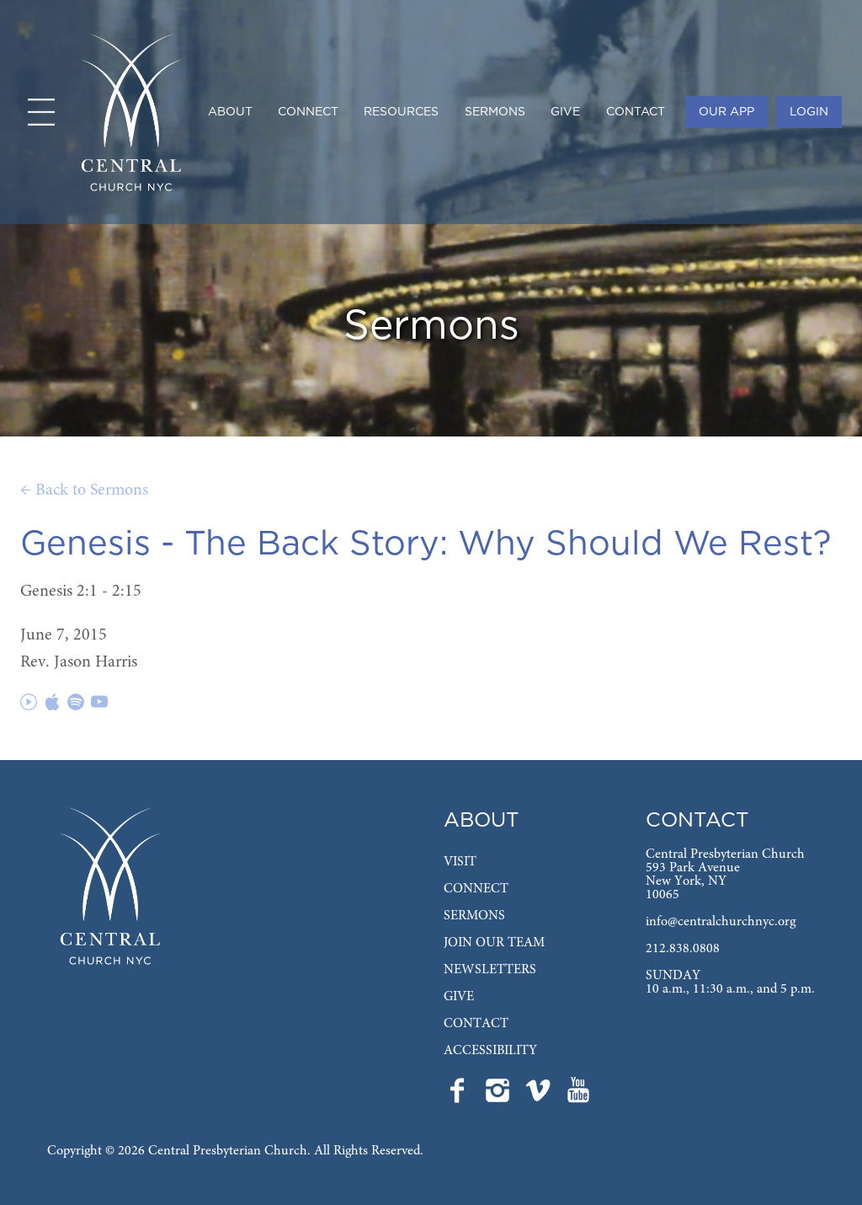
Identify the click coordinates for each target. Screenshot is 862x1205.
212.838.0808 (683, 949)
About (230, 112)
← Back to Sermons (84, 490)
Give (565, 112)
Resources (401, 112)
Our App (726, 112)
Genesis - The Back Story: (234, 544)
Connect (308, 112)
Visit (460, 862)
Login (809, 112)
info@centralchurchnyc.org (720, 922)
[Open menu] (41, 112)
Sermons (495, 112)
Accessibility (490, 1051)
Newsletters (490, 970)
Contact (635, 112)
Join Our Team (494, 943)
